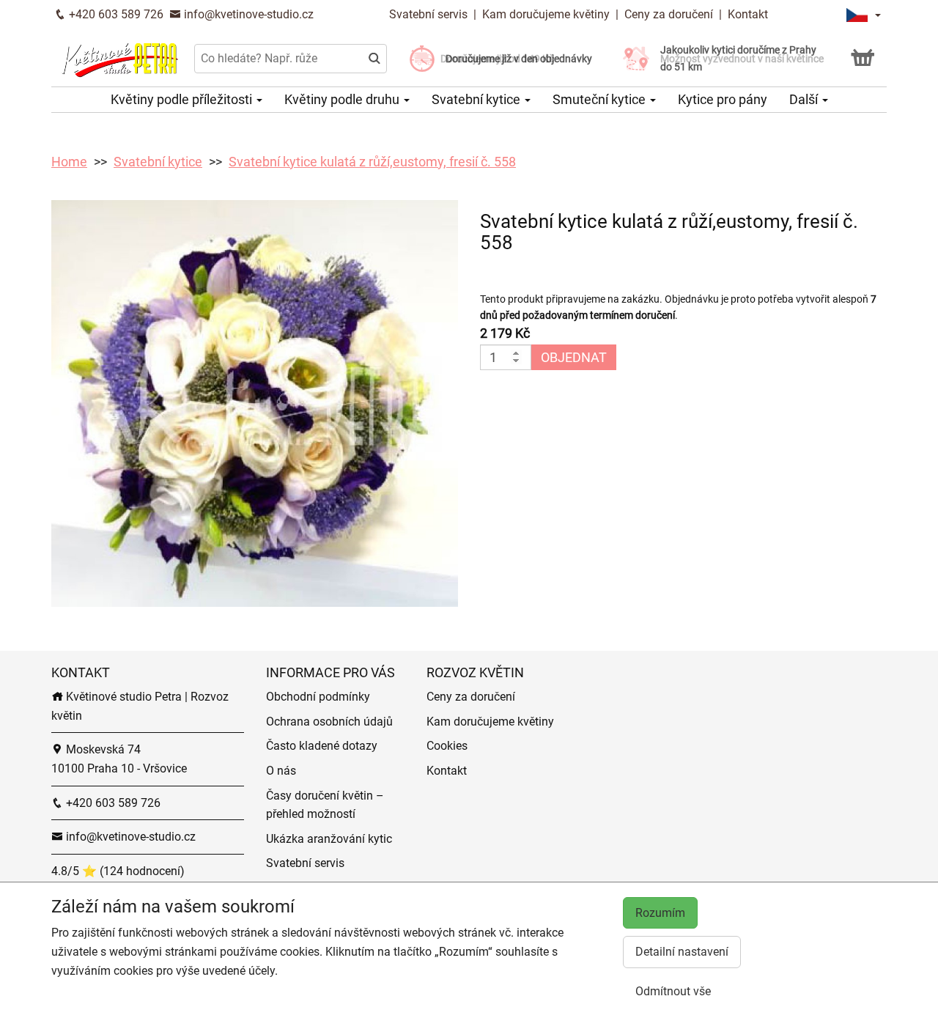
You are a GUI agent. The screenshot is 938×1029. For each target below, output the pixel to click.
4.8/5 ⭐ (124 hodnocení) (118, 871)
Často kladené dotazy (321, 746)
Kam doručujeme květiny (546, 14)
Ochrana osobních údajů (329, 722)
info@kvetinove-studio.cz (247, 14)
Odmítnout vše (673, 991)
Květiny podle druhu (343, 99)
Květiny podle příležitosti (183, 99)
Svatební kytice (477, 99)
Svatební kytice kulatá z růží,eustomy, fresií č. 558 (372, 161)
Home (69, 161)
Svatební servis (429, 14)
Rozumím (660, 913)
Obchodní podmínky (318, 697)
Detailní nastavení (681, 952)
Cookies (447, 746)
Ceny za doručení (668, 14)
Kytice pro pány (722, 99)
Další (805, 99)
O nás (281, 771)
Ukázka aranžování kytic (329, 839)
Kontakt (748, 14)
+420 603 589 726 (114, 14)
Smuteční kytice (601, 99)
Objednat (574, 357)
